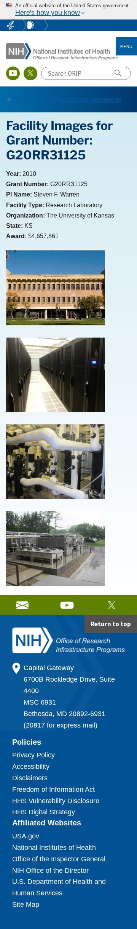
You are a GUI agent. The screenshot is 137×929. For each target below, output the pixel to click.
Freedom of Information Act (53, 789)
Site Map (25, 904)
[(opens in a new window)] (13, 73)
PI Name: (19, 194)
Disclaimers (30, 778)
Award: (16, 236)
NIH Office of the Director (50, 870)
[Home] (62, 51)
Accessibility (30, 766)
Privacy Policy (33, 755)
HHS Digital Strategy (43, 812)
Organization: (25, 215)
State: (14, 226)
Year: (13, 174)
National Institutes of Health (54, 847)
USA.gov (25, 836)
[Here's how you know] (68, 9)
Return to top (111, 624)
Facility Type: (25, 205)
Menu (126, 46)
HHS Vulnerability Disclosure (55, 801)
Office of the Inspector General (58, 859)
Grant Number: (27, 184)
